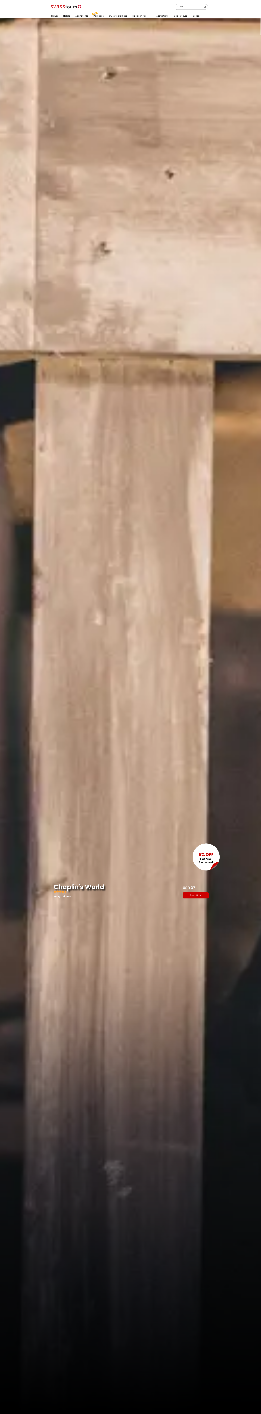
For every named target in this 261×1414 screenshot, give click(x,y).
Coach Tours (180, 15)
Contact (197, 15)
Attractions (162, 15)
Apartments (81, 15)
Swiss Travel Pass (118, 15)
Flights (54, 15)
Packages (98, 15)
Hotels (66, 15)
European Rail (140, 15)
